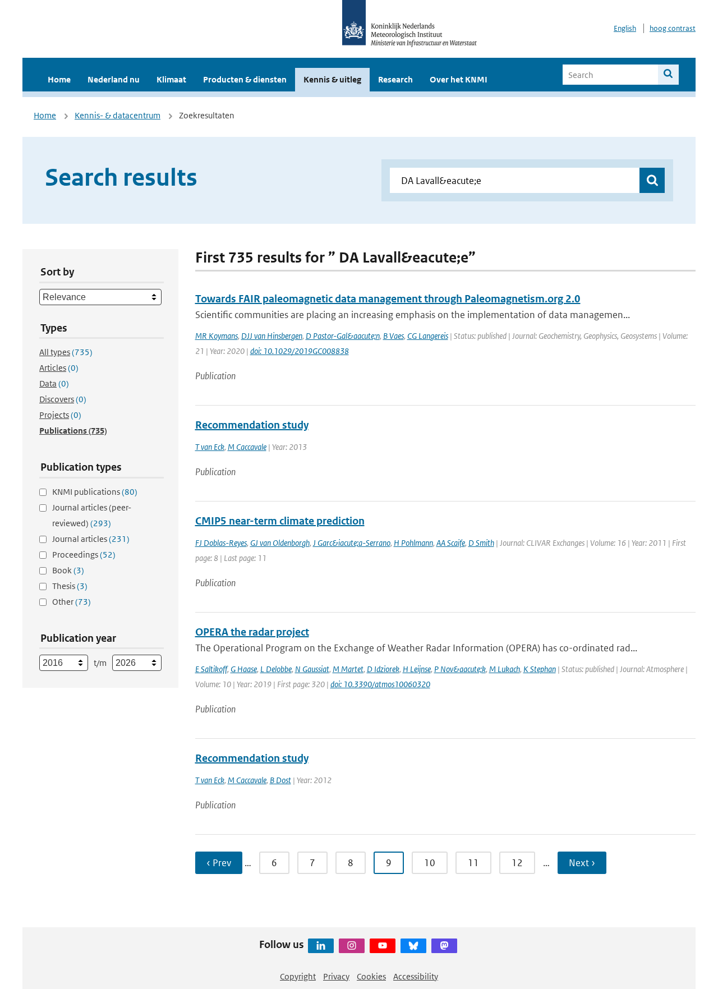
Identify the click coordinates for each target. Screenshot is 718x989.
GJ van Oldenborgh (280, 542)
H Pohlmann (413, 542)
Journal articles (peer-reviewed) (91, 515)
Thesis (70, 586)
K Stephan (539, 669)
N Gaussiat (312, 669)
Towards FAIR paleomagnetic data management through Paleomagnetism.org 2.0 (388, 298)
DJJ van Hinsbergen (271, 335)
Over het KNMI (458, 79)
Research (395, 79)
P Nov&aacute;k (460, 669)
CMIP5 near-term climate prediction (280, 520)
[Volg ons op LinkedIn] (321, 945)
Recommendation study (252, 424)
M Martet (348, 669)
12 (517, 863)
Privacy (336, 976)
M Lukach (504, 669)
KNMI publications (94, 491)
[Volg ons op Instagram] (352, 945)
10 (429, 863)
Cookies (371, 976)
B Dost (280, 780)
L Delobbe (276, 669)
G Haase (244, 669)
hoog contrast (673, 28)
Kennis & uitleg (332, 79)
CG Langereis (427, 335)
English (625, 28)
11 (473, 863)
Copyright (298, 976)
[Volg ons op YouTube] (382, 945)
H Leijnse (417, 669)
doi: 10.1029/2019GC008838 (299, 351)
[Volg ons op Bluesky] (413, 945)
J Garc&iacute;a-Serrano (351, 542)
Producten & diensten (245, 79)
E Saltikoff (211, 669)
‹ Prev (218, 863)
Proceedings (84, 554)
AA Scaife (450, 542)
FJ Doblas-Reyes (221, 542)
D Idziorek (383, 669)
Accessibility (415, 976)
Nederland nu (114, 79)
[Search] (668, 75)
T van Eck (209, 446)
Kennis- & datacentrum (117, 115)
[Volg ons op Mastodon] (444, 945)
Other (71, 601)
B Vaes (393, 335)
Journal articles (91, 538)
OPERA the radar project (252, 631)
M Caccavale (247, 446)
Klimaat (171, 79)
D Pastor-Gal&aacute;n (343, 335)
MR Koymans (216, 335)
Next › (582, 863)
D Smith (481, 542)
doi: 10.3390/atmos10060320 (380, 684)
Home (59, 79)
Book (68, 570)
